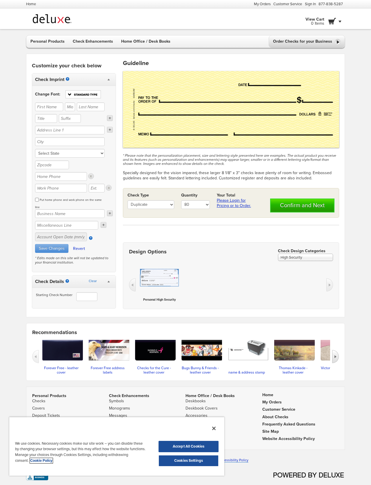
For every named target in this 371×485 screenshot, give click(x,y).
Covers (38, 408)
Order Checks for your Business (303, 41)
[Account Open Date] (91, 238)
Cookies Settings (188, 460)
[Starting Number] (67, 281)
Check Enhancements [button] (93, 41)
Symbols (116, 401)
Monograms (119, 408)
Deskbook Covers (202, 408)
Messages (118, 415)
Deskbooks (196, 401)
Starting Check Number (54, 295)
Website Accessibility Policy (226, 460)
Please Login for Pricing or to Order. (234, 203)
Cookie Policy (41, 460)
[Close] (214, 428)
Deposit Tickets (46, 415)
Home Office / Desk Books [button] (145, 41)
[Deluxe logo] (49, 18)
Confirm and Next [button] (302, 205)
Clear (93, 281)
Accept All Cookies (188, 446)
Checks (39, 401)
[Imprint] (68, 79)
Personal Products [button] (47, 41)
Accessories (197, 415)
